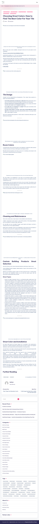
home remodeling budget (15, 490)
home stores (5, 494)
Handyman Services (6, 440)
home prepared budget (6, 490)
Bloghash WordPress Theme (31, 522)
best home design (19, 481)
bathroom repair (12, 481)
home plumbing (27, 488)
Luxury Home (4, 468)
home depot (25, 486)
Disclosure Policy (5, 507)
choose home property (32, 481)
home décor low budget (6, 488)
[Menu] (37, 2)
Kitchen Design (6, 13)
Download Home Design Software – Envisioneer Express (14, 411)
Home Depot (4, 449)
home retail (28, 492)
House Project (5, 464)
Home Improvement (6, 451)
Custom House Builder (6, 431)
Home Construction (6, 446)
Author (12, 382)
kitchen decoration (11, 494)
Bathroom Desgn (6, 11)
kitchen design (18, 494)
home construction (12, 486)
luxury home (24, 494)
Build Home (4, 429)
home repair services (22, 492)
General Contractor (6, 438)
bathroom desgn (5, 481)
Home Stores (4, 462)
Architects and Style (6, 406)
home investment (14, 488)
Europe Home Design (22, 11)
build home (25, 481)
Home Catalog (29, 11)
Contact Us (4, 503)
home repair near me (14, 492)
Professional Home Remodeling (8, 471)
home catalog (5, 486)
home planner (21, 488)
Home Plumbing (5, 455)
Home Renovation (5, 460)
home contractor (19, 486)
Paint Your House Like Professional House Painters (12, 409)
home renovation (23, 490)
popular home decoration (31, 494)
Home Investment (5, 453)
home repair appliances (31, 490)
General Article (5, 436)
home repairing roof (6, 492)
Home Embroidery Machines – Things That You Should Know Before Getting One (18, 414)
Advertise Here (5, 505)
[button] (12, 384)
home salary (33, 492)
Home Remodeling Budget (7, 457)
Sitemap (4, 509)
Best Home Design (14, 11)
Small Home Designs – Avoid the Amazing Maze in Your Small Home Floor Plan (18, 417)
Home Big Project (5, 442)
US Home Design (13, 13)
